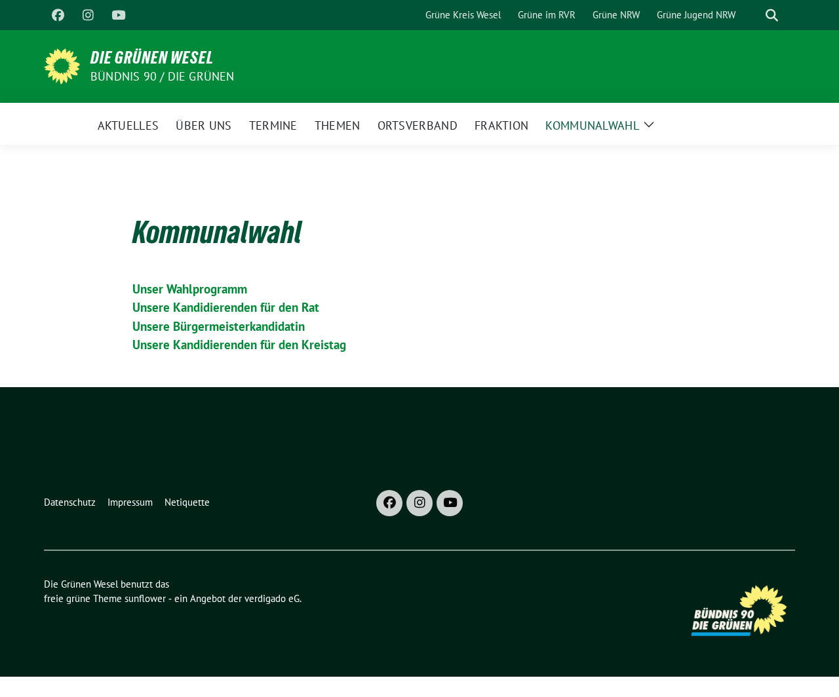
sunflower (145, 598)
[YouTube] (118, 15)
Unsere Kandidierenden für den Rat (225, 307)
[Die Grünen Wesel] (62, 65)
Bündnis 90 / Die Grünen (162, 76)
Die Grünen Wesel (152, 57)
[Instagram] (88, 15)
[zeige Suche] (772, 15)
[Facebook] (58, 15)
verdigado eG (272, 598)
